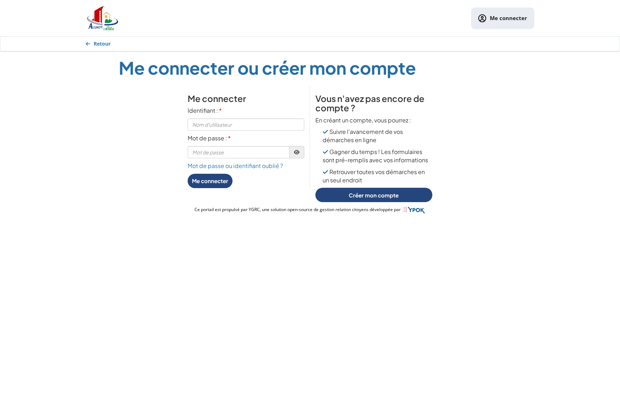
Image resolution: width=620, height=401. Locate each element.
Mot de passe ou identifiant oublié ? (235, 165)
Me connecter (508, 18)
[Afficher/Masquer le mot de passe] (297, 152)
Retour (102, 43)
